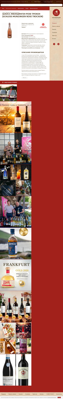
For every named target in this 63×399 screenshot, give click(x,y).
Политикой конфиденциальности (52, 397)
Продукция (7, 12)
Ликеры (27, 8)
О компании (54, 32)
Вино (3, 8)
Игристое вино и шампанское (11, 8)
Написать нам (59, 394)
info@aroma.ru (58, 1)
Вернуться (24, 77)
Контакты (54, 38)
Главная (3, 12)
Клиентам (54, 29)
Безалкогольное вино (34, 8)
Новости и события (56, 26)
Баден (32, 35)
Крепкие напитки (21, 8)
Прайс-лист (54, 35)
